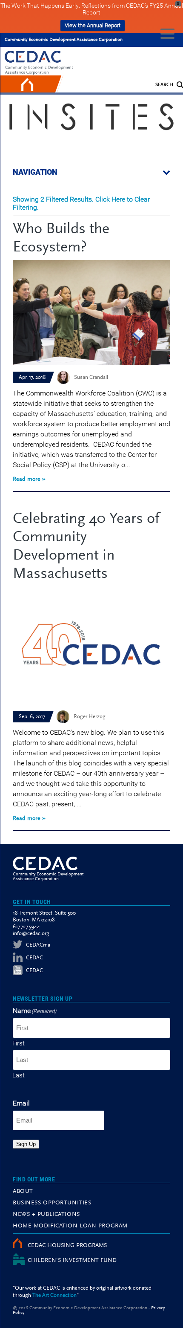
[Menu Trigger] (167, 33)
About (23, 1192)
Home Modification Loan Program (70, 1226)
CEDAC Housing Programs (67, 1246)
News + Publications (46, 1215)
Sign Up (26, 1144)
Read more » (29, 479)
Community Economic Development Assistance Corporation (64, 40)
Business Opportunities (52, 1203)
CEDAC (34, 958)
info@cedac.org (31, 933)
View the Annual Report (92, 25)
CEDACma (38, 945)
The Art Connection (54, 1295)
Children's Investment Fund (72, 1261)
